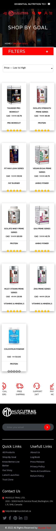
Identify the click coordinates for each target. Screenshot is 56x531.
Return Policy (37, 476)
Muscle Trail (44, 527)
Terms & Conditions (40, 471)
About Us (35, 452)
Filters (16, 51)
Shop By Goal (20, 43)
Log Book (35, 457)
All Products (8, 452)
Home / (8, 43)
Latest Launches (10, 475)
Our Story (7, 470)
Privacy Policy (37, 466)
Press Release (37, 461)
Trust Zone (7, 479)
